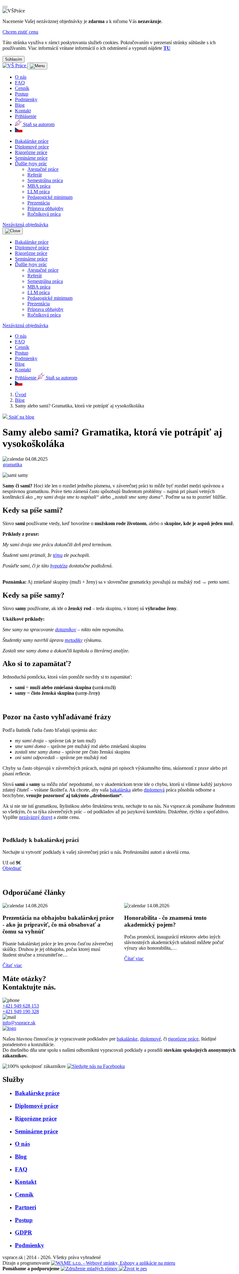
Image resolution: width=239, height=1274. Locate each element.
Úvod (20, 394)
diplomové (150, 1038)
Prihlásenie (25, 116)
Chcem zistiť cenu (20, 32)
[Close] (4, 7)
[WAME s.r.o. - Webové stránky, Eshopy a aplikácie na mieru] (113, 1263)
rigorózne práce (183, 1038)
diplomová (154, 789)
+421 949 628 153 (20, 1005)
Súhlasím (13, 59)
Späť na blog (20, 417)
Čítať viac (12, 958)
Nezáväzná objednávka (25, 224)
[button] (31, 163)
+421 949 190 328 (20, 1011)
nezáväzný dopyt (35, 817)
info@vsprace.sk (18, 1022)
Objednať (11, 868)
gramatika (12, 464)
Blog (20, 400)
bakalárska (120, 789)
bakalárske (127, 1038)
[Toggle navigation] (37, 66)
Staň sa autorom (38, 124)
